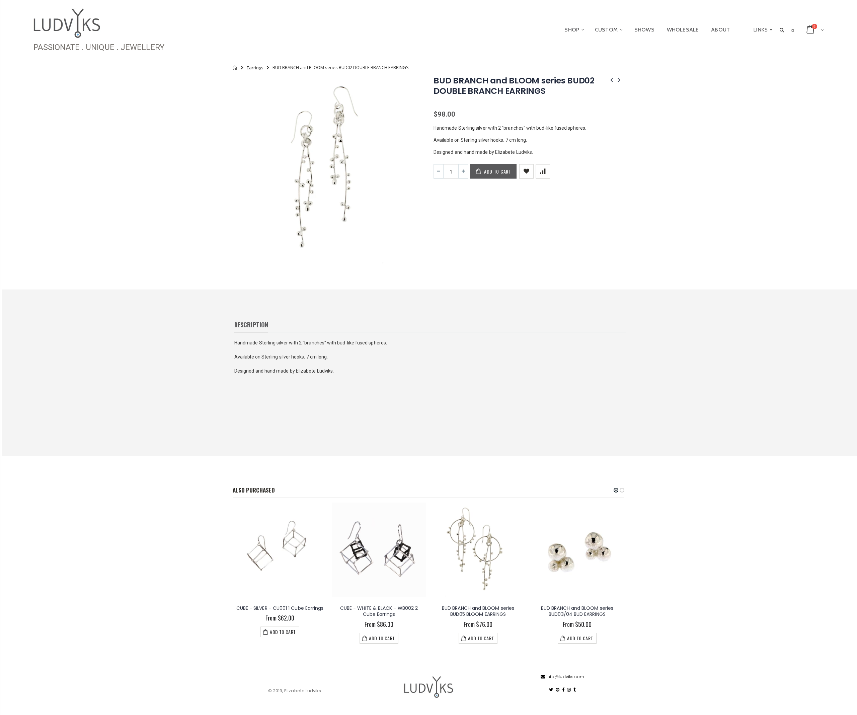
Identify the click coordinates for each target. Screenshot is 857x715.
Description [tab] (251, 324)
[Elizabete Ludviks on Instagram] (569, 690)
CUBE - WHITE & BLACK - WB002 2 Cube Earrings (379, 611)
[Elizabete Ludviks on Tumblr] (574, 690)
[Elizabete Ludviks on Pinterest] (557, 690)
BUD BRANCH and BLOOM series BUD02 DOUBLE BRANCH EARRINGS (514, 86)
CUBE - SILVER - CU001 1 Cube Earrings (280, 608)
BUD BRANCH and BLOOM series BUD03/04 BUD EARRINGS (577, 611)
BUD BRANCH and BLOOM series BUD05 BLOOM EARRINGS (478, 611)
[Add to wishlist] (526, 171)
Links (760, 29)
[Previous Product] (611, 80)
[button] (616, 490)
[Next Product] (619, 80)
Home (235, 67)
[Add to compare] (543, 171)
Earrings (255, 68)
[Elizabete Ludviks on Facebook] (563, 690)
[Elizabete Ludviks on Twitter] (551, 690)
